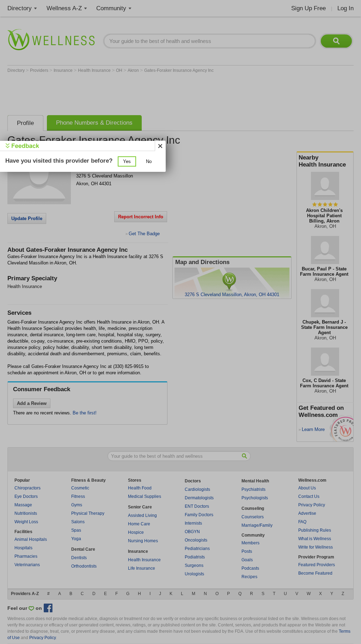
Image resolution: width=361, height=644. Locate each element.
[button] (127, 161)
